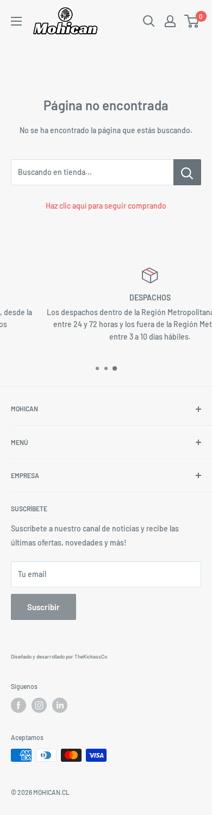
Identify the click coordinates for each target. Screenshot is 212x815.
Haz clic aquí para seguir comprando (106, 205)
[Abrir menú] (16, 21)
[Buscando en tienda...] (187, 172)
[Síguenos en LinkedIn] (59, 705)
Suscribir (43, 607)
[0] (192, 21)
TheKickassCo (90, 656)
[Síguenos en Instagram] (39, 705)
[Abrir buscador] (149, 21)
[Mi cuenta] (170, 21)
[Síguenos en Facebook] (18, 705)
